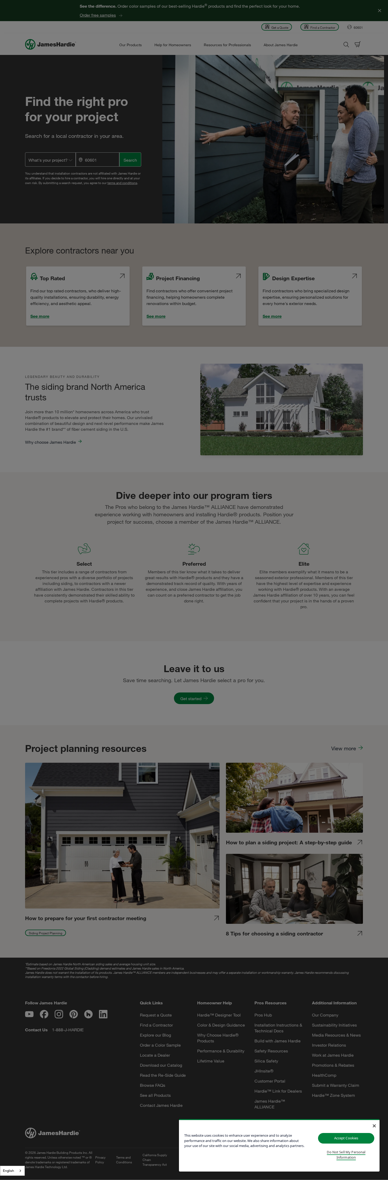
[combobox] (12, 1171)
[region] (279, 1145)
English (8, 1170)
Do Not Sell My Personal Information (346, 1155)
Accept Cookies (346, 1138)
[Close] (374, 1125)
